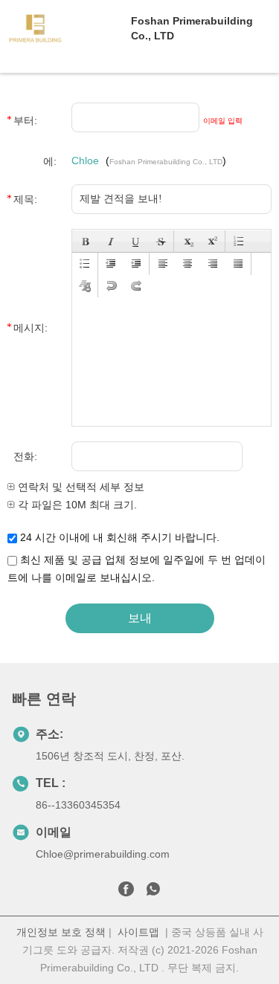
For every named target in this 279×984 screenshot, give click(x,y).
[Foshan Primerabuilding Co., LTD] (65, 28)
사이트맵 (138, 932)
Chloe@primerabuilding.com (103, 854)
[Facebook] (126, 892)
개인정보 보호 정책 (61, 932)
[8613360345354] (153, 892)
